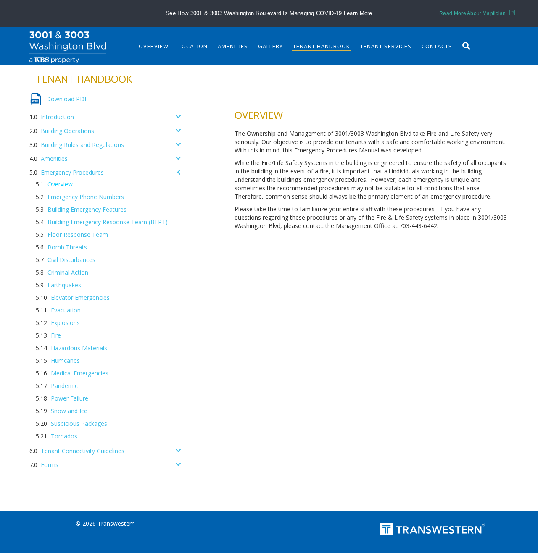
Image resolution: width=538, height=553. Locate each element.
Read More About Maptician (473, 13)
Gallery (270, 46)
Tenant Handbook (321, 46)
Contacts (437, 46)
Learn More (358, 13)
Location (193, 46)
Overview (154, 46)
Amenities (233, 46)
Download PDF (67, 99)
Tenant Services (385, 46)
